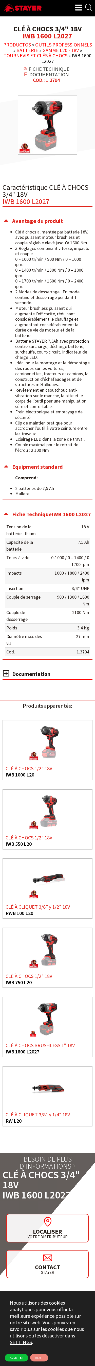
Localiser (47, 1231)
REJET (39, 1357)
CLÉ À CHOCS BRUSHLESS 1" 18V (40, 1045)
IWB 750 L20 (19, 982)
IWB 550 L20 (19, 844)
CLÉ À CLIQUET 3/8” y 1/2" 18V (38, 907)
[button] (47, 221)
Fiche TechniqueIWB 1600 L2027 (51, 514)
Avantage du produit (37, 220)
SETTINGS (21, 1342)
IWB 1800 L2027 (22, 1051)
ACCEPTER (16, 1357)
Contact (47, 1267)
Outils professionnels (63, 44)
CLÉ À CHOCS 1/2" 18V (29, 768)
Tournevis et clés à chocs (35, 55)
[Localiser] (47, 1222)
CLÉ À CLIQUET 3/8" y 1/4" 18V (38, 1114)
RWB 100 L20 (19, 913)
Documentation (31, 673)
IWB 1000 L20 (20, 774)
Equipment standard (37, 466)
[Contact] (47, 1257)
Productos (17, 44)
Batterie (27, 50)
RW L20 (14, 1121)
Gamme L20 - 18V (61, 50)
